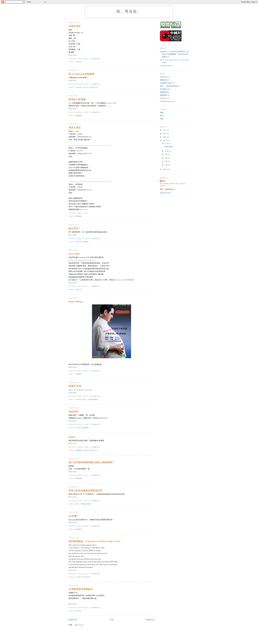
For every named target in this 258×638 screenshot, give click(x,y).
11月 (167, 143)
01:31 (86, 573)
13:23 (86, 213)
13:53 (86, 475)
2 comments (95, 286)
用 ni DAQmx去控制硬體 (81, 73)
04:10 (86, 607)
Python (72, 436)
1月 (166, 165)
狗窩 (161, 119)
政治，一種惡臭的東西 (90, 399)
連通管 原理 (75, 386)
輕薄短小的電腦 (77, 99)
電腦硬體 (79, 115)
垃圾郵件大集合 (166, 83)
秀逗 (161, 115)
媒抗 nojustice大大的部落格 (123, 280)
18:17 (86, 286)
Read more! (73, 55)
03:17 (86, 396)
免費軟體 (79, 450)
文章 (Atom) (78, 625)
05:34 (86, 371)
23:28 (86, 424)
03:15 (86, 526)
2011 (165, 130)
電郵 (161, 112)
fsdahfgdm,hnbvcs (166, 65)
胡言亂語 (79, 216)
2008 (165, 140)
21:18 (86, 84)
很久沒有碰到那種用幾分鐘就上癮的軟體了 (91, 462)
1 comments (95, 84)
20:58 (86, 447)
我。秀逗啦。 (128, 11)
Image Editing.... (77, 301)
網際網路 (163, 95)
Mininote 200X (111, 103)
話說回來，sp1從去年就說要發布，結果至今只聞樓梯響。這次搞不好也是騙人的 (174, 54)
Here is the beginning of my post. (81, 389)
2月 (166, 161)
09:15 (86, 112)
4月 (166, 154)
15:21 (86, 500)
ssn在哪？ (74, 515)
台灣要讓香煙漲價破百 (81, 589)
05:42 (86, 58)
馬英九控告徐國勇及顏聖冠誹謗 (85, 490)
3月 (166, 158)
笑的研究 (73, 411)
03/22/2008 (74, 253)
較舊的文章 (150, 619)
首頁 (111, 619)
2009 (165, 137)
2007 (165, 169)
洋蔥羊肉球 (75, 26)
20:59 (86, 238)
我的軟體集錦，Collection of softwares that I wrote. (95, 541)
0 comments (95, 58)
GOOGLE (163, 98)
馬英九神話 (75, 127)
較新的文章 (73, 619)
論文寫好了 (75, 228)
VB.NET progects (90, 87)
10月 (167, 151)
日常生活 (79, 62)
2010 (165, 133)
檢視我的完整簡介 (166, 193)
